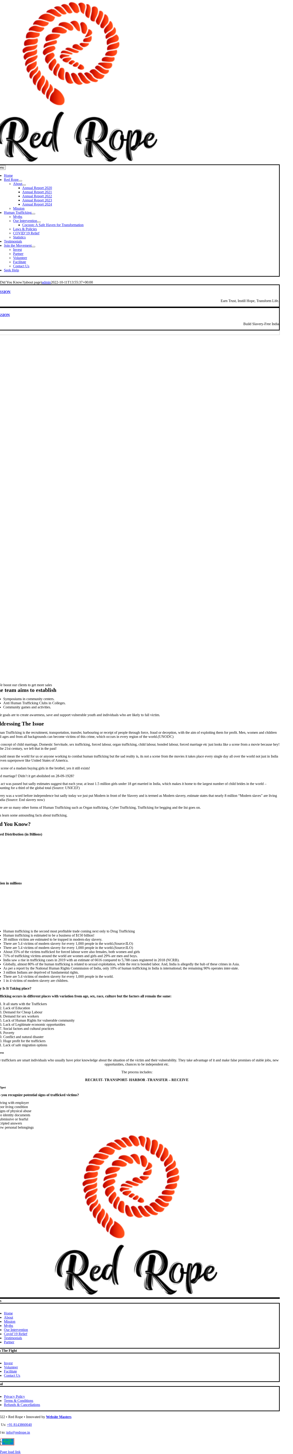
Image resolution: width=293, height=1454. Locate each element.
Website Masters (58, 1417)
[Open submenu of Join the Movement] (33, 246)
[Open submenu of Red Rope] (20, 181)
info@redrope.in (18, 1432)
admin (46, 282)
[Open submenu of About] (24, 185)
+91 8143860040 (19, 1425)
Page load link (10, 1452)
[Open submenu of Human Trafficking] (33, 213)
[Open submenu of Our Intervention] (39, 222)
